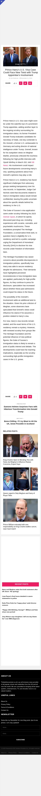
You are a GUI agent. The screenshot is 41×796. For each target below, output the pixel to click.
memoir (9, 217)
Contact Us (4, 710)
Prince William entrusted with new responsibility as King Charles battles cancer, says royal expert (20, 527)
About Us (4, 701)
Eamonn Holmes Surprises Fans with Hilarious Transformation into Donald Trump (20, 409)
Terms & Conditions (7, 707)
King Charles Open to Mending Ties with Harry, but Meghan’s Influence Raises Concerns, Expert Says (18, 462)
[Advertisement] (20, 20)
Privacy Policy (5, 704)
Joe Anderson (15, 78)
